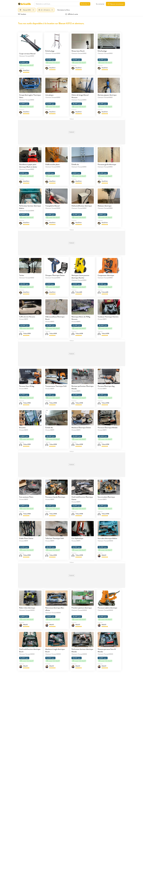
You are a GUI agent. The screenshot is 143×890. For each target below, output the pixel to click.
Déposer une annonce (116, 4)
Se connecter (100, 4)
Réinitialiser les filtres (63, 10)
